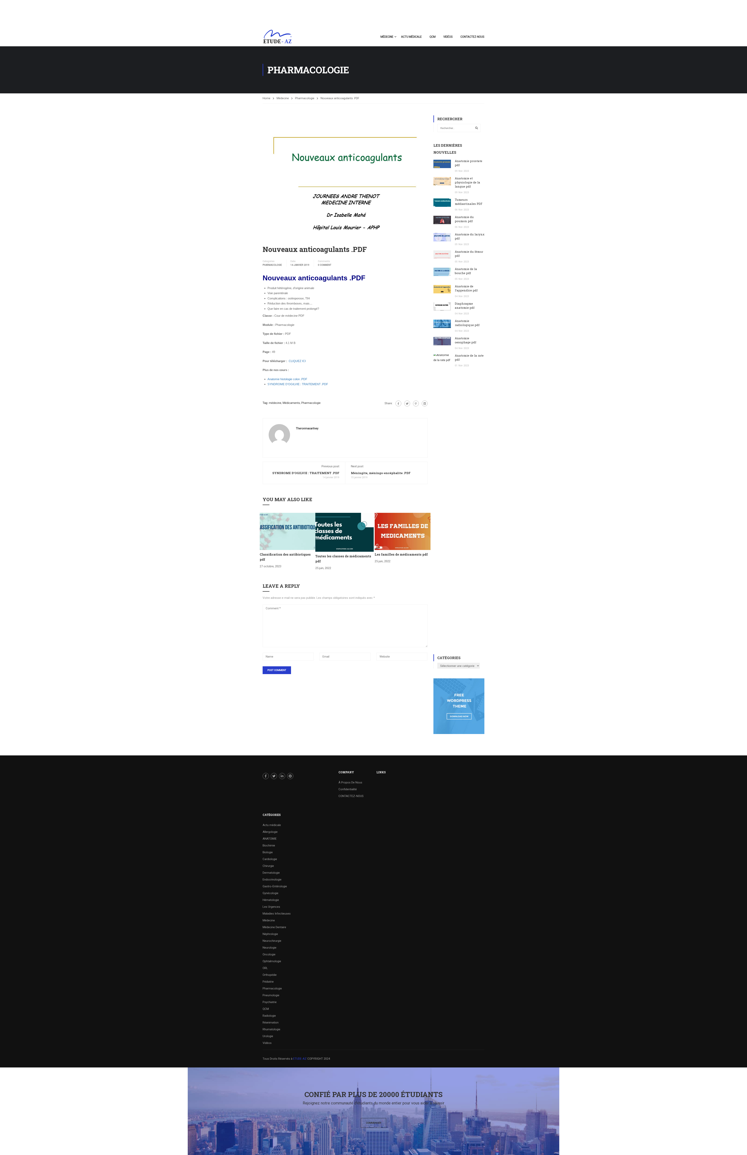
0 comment (324, 265)
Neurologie (269, 947)
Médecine (387, 36)
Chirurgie (268, 866)
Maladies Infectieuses (277, 913)
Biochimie (269, 845)
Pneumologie (271, 995)
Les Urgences (271, 907)
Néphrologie (270, 934)
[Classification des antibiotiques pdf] (287, 531)
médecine (275, 403)
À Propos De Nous (350, 782)
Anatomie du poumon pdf (464, 219)
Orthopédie (270, 975)
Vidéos (448, 36)
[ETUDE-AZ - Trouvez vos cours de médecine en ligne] (277, 36)
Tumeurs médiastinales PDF (468, 202)
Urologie (268, 1036)
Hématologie (271, 900)
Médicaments (291, 403)
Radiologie (269, 1015)
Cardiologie (270, 859)
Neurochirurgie (272, 941)
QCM (433, 36)
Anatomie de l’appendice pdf (466, 288)
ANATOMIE (270, 838)
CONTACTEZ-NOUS (472, 36)
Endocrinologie (272, 879)
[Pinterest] (416, 403)
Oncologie (269, 954)
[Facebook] (398, 403)
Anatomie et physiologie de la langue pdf (467, 182)
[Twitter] (407, 403)
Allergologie (270, 832)
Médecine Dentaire (274, 927)
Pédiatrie (268, 981)
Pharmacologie (304, 98)
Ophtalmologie (272, 961)
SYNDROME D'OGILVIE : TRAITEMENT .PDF (305, 473)
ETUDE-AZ (300, 1058)
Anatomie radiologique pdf (467, 323)
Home (266, 98)
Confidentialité (347, 789)
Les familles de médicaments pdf (401, 554)
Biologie (268, 852)
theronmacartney (307, 428)
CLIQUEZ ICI (297, 361)
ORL (265, 968)
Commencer (373, 1122)
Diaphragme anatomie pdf (464, 306)
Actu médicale (411, 36)
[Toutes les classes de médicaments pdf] (344, 532)
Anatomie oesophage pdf (465, 340)
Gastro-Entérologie (275, 886)
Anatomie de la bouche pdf (466, 271)
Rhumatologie (271, 1029)
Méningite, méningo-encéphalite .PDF (380, 473)
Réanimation (271, 1022)
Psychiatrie (270, 1002)
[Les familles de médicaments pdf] (402, 531)
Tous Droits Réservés (277, 1058)
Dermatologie (271, 872)
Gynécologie (270, 893)
